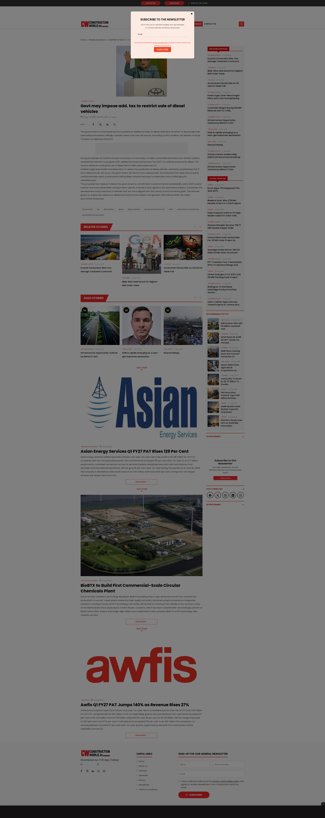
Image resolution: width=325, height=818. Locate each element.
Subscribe (162, 49)
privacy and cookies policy (160, 42)
